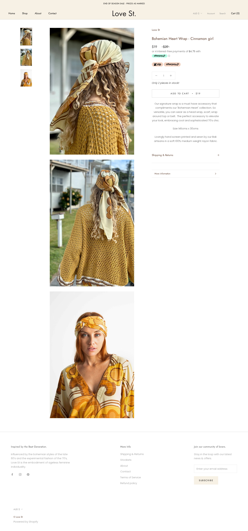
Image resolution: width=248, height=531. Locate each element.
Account (211, 13)
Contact (52, 13)
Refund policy (128, 483)
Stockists (125, 460)
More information (162, 173)
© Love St (18, 516)
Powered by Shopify (25, 521)
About (38, 13)
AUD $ (196, 13)
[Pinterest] (28, 474)
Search (222, 13)
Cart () (235, 13)
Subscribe (206, 480)
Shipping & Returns (162, 155)
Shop (25, 13)
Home (11, 13)
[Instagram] (20, 474)
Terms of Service (130, 477)
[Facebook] (12, 474)
